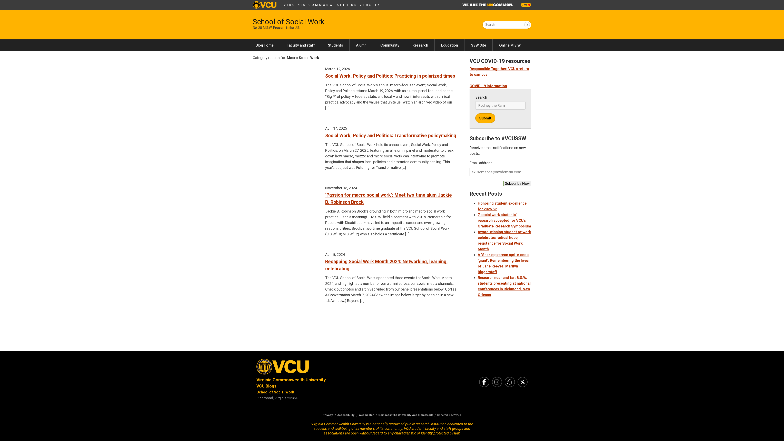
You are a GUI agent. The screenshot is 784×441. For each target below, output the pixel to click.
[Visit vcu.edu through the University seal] (320, 368)
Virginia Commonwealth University (332, 5)
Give (524, 5)
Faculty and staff (301, 45)
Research (420, 45)
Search (490, 25)
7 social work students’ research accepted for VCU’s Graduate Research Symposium (504, 220)
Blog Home (265, 45)
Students (335, 45)
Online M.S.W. (510, 45)
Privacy (328, 414)
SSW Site (478, 45)
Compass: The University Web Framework (405, 414)
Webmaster (366, 414)
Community (389, 45)
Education (449, 45)
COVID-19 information (488, 86)
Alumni (361, 45)
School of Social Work (288, 22)
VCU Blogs (266, 386)
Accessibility (345, 414)
